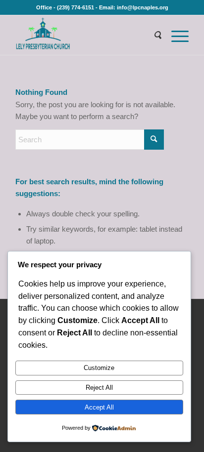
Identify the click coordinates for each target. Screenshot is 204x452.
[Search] (152, 35)
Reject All (99, 387)
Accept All (99, 407)
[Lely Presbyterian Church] (84, 35)
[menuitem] (152, 35)
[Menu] (175, 35)
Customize (99, 367)
